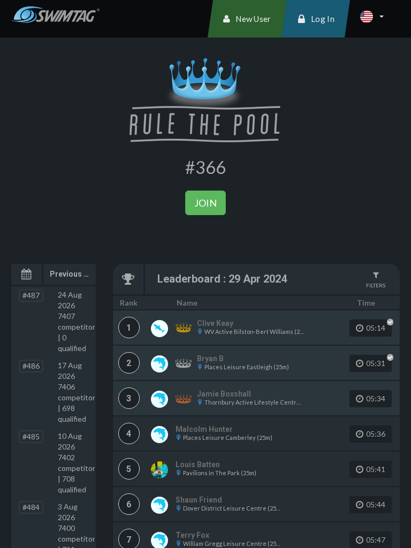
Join (205, 203)
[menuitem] (247, 18)
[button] (372, 16)
